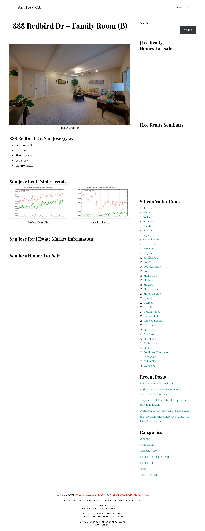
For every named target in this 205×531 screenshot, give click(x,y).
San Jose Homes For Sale (34, 255)
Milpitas (148, 284)
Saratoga (149, 347)
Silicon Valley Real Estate (109, 514)
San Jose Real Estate (30, 239)
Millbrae (149, 280)
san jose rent (147, 462)
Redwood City (152, 316)
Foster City (148, 244)
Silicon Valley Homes (113, 522)
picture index (24, 165)
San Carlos (150, 329)
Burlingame (149, 221)
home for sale (148, 444)
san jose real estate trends (155, 456)
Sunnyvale (150, 356)
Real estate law (148, 450)
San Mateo (150, 338)
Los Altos (149, 262)
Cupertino (148, 230)
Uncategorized (148, 474)
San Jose (149, 334)
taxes (143, 468)
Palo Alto (149, 307)
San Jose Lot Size (101, 222)
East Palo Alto (150, 239)
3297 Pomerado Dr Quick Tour (157, 383)
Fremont (149, 248)
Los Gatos (149, 271)
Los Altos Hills (152, 266)
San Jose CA (29, 7)
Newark (148, 298)
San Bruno (150, 325)
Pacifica (148, 302)
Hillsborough (151, 257)
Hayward (149, 253)
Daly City (147, 235)
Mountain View (152, 293)
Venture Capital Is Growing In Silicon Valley (165, 410)
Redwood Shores (154, 320)
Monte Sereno (152, 289)
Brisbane (147, 217)
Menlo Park (150, 275)
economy (145, 438)
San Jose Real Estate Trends (38, 182)
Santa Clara (150, 343)
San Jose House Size (38, 222)
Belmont (147, 212)
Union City (150, 361)
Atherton (147, 208)
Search (144, 23)
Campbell (148, 226)
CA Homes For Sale (90, 522)
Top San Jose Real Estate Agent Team (130, 495)
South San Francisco (156, 352)
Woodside (149, 365)
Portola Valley (152, 311)
